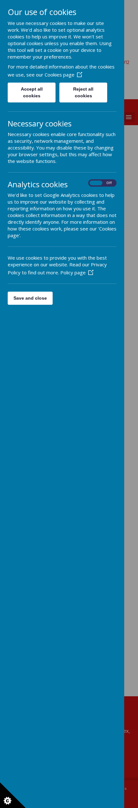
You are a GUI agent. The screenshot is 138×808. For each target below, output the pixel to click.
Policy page (73, 272)
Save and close (30, 298)
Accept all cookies (32, 92)
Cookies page (59, 74)
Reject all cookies (83, 92)
